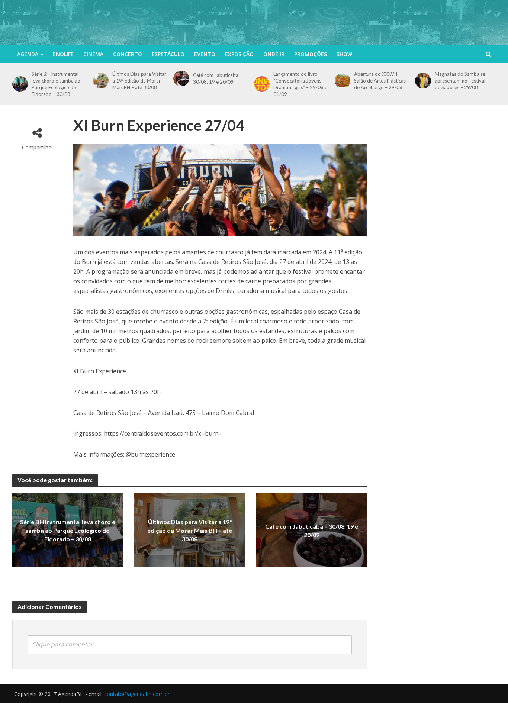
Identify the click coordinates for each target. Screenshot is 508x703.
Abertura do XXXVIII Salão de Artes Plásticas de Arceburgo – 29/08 (380, 80)
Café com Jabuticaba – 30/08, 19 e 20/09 (217, 78)
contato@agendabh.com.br (137, 693)
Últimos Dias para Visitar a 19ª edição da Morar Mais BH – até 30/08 (139, 80)
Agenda (27, 54)
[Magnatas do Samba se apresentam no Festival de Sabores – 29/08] (423, 80)
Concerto (127, 54)
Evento (204, 54)
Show (344, 54)
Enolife (63, 54)
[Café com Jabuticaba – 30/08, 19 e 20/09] (181, 78)
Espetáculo (168, 54)
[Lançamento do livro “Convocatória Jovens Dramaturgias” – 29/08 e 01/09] (262, 84)
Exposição (239, 54)
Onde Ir (273, 54)
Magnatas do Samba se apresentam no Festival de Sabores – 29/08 (460, 80)
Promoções (310, 54)
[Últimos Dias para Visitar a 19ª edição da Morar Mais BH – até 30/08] (101, 80)
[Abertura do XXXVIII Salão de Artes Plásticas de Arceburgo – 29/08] (342, 80)
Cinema (93, 54)
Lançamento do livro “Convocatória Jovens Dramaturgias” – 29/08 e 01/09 (300, 84)
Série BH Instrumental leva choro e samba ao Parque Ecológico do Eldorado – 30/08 (56, 84)
